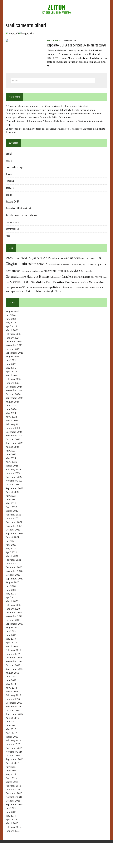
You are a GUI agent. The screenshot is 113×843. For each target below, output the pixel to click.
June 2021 (11, 544)
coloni (32, 264)
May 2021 (11, 548)
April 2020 (11, 597)
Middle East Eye (22, 282)
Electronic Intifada (55, 271)
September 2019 (14, 623)
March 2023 (12, 465)
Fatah (70, 271)
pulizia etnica (58, 287)
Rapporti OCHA (54, 40)
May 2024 (11, 413)
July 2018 (11, 676)
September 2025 (14, 352)
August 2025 (12, 356)
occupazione (13, 287)
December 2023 (14, 431)
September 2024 (14, 397)
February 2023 (13, 469)
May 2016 (11, 774)
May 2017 (11, 729)
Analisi (9, 153)
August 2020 (12, 582)
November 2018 (14, 661)
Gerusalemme (16, 276)
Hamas (44, 276)
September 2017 (14, 714)
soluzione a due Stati (94, 287)
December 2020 (14, 567)
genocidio (87, 271)
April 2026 (11, 326)
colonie (42, 264)
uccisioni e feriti (22, 291)
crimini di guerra (95, 264)
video (8, 236)
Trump (10, 291)
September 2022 (14, 488)
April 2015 (11, 819)
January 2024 (13, 428)
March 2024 (12, 420)
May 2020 (11, 593)
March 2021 (12, 556)
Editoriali (10, 181)
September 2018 (14, 668)
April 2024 (11, 416)
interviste (10, 188)
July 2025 (11, 360)
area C (83, 258)
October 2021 (13, 529)
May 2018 (11, 683)
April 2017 (11, 732)
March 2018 (12, 691)
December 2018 (14, 657)
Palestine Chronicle (41, 287)
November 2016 (14, 751)
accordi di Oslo (20, 258)
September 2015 (14, 804)
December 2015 (14, 793)
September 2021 (14, 533)
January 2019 (13, 653)
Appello (9, 160)
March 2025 (12, 375)
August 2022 (12, 492)
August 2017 (12, 717)
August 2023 (12, 446)
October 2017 (13, 710)
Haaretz (32, 276)
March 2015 (12, 823)
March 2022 (12, 510)
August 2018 (12, 672)
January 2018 (13, 699)
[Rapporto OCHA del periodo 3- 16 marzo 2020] (25, 58)
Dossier (9, 174)
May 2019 (11, 638)
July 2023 (11, 450)
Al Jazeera (36, 258)
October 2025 (13, 349)
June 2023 (11, 454)
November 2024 (14, 390)
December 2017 (14, 702)
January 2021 (13, 563)
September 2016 (14, 759)
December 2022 (14, 477)
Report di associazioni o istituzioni (21, 215)
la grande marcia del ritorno (86, 276)
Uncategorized (12, 229)
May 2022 (11, 503)
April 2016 (11, 778)
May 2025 (11, 367)
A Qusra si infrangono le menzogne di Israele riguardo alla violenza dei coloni (47, 106)
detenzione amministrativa (32, 271)
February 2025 (13, 379)
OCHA (24, 287)
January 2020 (13, 608)
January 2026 (13, 337)
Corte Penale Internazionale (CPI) (72, 264)
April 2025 (11, 371)
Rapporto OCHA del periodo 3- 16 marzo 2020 (76, 45)
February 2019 (13, 650)
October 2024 (13, 394)
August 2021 (12, 537)
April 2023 (11, 461)
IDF (58, 277)
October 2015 (13, 800)
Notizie (9, 194)
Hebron (53, 277)
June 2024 (11, 409)
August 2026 (12, 311)
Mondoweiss (73, 282)
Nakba (84, 282)
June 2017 (11, 725)
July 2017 (11, 721)
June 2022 (11, 499)
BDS (98, 258)
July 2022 (11, 495)
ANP (46, 258)
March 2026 (12, 330)
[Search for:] (53, 80)
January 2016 (13, 789)
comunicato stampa (14, 167)
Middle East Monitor (49, 282)
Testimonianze (12, 222)
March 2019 (12, 646)
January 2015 (13, 830)
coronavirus (53, 264)
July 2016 (11, 766)
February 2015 (13, 827)
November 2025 (14, 345)
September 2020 (14, 578)
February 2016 (13, 785)
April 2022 (11, 507)
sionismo (80, 287)
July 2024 (11, 405)
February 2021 (13, 559)
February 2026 (13, 333)
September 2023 (14, 443)
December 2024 (14, 386)
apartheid (73, 258)
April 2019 (11, 642)
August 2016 (12, 763)
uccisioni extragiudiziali (47, 291)
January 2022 (13, 518)
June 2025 (11, 364)
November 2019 (14, 616)
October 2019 (13, 620)
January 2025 (13, 382)
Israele (66, 277)
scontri (71, 287)
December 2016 (14, 748)
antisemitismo (57, 258)
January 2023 (13, 473)
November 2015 (14, 796)
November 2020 (14, 571)
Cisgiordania (16, 263)
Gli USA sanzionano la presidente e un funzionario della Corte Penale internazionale (50, 109)
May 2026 (11, 322)
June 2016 (11, 770)
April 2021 (11, 552)
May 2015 (11, 815)
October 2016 (13, 755)
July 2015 (11, 808)
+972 (9, 258)
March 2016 (12, 781)
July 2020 (11, 586)
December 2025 (14, 341)
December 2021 (14, 522)
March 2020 (12, 601)
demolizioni (13, 271)
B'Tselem (91, 258)
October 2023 (13, 439)
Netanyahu (96, 282)
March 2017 (12, 736)
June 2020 (11, 590)
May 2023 (11, 458)
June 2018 (11, 680)
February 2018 (13, 695)
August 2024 (12, 401)
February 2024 (13, 424)
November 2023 (14, 435)
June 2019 (11, 635)
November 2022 (14, 480)
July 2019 (11, 631)
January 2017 (13, 744)
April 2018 (11, 687)
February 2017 (13, 740)
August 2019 (12, 627)
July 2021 (11, 541)
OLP (31, 287)
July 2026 (11, 315)
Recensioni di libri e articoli (18, 208)
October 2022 (13, 484)
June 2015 (11, 812)
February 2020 (13, 605)
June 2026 (11, 318)
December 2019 (14, 612)
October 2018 (13, 665)
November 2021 (14, 526)
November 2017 (14, 706)
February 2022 (13, 514)
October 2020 (13, 574)
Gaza (78, 270)
